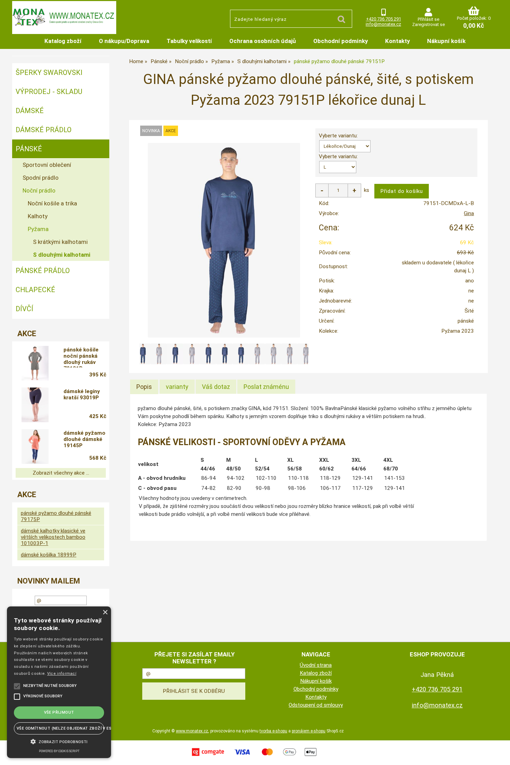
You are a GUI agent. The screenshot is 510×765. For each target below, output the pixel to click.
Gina (469, 213)
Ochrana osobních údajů (262, 40)
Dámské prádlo (43, 130)
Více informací (61, 673)
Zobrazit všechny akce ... (61, 473)
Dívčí (24, 309)
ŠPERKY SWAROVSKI (49, 72)
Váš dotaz (216, 386)
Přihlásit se (428, 19)
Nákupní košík (446, 40)
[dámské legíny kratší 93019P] (35, 405)
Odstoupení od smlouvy (316, 705)
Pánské (29, 149)
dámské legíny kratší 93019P (81, 394)
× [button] (105, 612)
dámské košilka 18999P (48, 555)
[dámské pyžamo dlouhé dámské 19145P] (35, 446)
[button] (59, 741)
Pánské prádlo (43, 270)
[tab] (144, 387)
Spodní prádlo (41, 177)
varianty (177, 386)
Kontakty (397, 40)
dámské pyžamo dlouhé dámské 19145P (84, 439)
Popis (144, 386)
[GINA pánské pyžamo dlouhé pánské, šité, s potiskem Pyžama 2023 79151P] (224, 240)
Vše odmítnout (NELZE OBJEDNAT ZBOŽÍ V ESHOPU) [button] (60, 728)
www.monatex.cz (192, 731)
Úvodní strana (316, 665)
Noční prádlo (39, 190)
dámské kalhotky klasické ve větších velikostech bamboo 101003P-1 (53, 537)
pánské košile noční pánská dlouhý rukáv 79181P (81, 357)
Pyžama (38, 229)
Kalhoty (38, 216)
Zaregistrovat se (428, 24)
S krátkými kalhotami (60, 241)
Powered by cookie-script (59, 751)
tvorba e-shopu (273, 731)
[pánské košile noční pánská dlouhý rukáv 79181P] (35, 363)
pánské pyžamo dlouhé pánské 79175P (56, 516)
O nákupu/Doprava (124, 40)
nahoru (499, 754)
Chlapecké (35, 290)
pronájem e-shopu (308, 731)
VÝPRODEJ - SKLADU (49, 91)
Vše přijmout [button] (59, 712)
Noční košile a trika (52, 203)
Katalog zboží (63, 40)
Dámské (30, 111)
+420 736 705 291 (383, 19)
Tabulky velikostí (189, 40)
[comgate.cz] (255, 757)
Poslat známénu (266, 386)
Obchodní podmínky (340, 40)
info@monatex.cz (383, 24)
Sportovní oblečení (47, 164)
